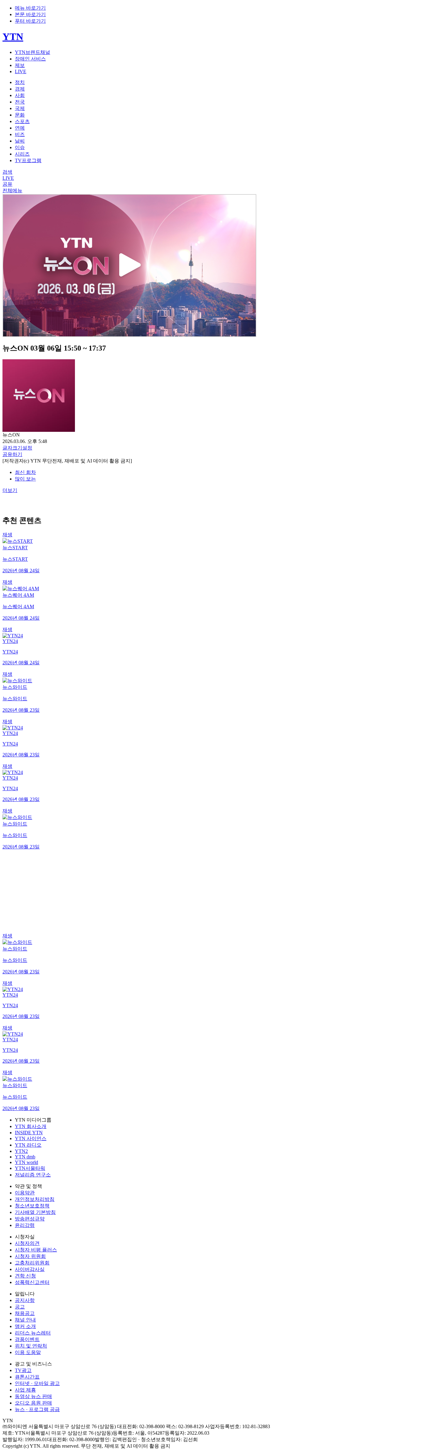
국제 (20, 108)
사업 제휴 (25, 1389)
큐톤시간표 (27, 1376)
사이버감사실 (30, 1269)
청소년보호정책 (32, 1205)
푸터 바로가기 (30, 21)
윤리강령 (25, 1225)
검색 (7, 172)
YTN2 (21, 1151)
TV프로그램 (28, 160)
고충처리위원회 (32, 1262)
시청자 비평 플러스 (36, 1249)
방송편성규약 (30, 1218)
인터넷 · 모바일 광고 (37, 1383)
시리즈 (22, 154)
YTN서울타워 (30, 1168)
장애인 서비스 (30, 58)
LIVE (20, 71)
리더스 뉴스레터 (33, 1332)
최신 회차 (25, 472)
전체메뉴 (12, 190)
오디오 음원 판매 (33, 1403)
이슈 (20, 147)
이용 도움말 (28, 1352)
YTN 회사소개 (30, 1126)
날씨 (20, 141)
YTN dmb (25, 1156)
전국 (20, 101)
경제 (20, 88)
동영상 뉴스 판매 (33, 1396)
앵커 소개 (25, 1326)
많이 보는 (25, 478)
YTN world (26, 1162)
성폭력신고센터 (32, 1282)
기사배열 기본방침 (35, 1212)
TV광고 (23, 1370)
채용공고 (25, 1313)
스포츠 (22, 121)
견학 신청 (25, 1275)
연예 (20, 128)
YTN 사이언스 (30, 1138)
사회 (20, 95)
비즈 (20, 134)
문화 (20, 114)
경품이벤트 (27, 1339)
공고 (20, 1306)
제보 (20, 65)
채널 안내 (25, 1319)
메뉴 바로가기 (30, 8)
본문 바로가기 (30, 14)
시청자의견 (27, 1243)
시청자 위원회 (30, 1256)
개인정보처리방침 (35, 1199)
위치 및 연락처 (31, 1345)
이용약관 (25, 1192)
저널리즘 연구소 (33, 1174)
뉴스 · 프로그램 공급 (37, 1409)
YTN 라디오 (28, 1145)
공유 (7, 184)
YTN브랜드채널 (32, 52)
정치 (20, 82)
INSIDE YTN (29, 1132)
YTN (12, 36)
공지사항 (25, 1300)
